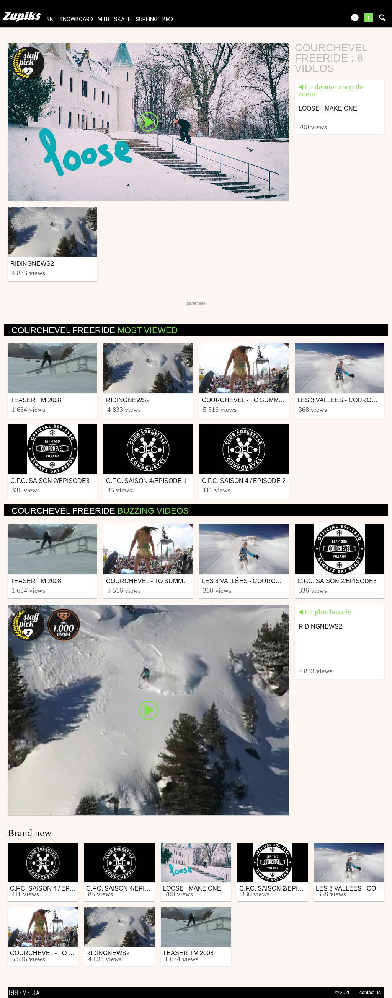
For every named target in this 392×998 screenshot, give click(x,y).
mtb (103, 19)
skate (122, 19)
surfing (147, 19)
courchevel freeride (94, 330)
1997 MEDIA (26, 992)
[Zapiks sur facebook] (324, 20)
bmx (168, 19)
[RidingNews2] (148, 709)
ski (50, 19)
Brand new (30, 833)
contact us (370, 992)
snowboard (76, 19)
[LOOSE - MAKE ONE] (148, 121)
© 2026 (343, 992)
